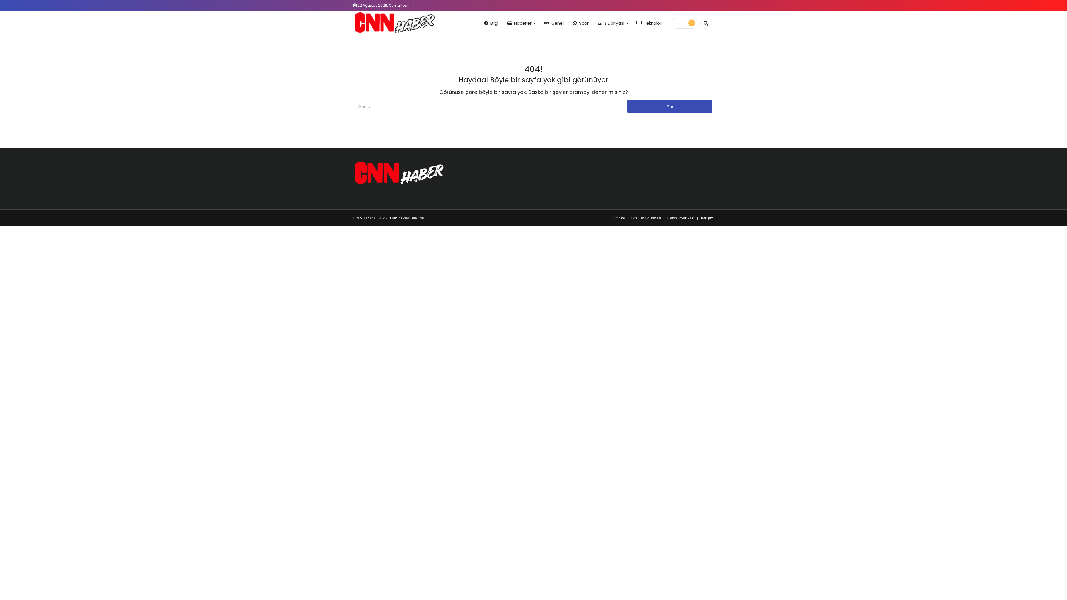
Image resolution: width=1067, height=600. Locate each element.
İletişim (707, 218)
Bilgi (494, 23)
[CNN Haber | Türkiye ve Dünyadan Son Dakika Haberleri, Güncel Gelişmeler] (394, 22)
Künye (619, 218)
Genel (557, 23)
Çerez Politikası (680, 218)
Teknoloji (653, 23)
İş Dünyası (613, 23)
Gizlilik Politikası (646, 218)
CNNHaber (363, 218)
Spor (584, 23)
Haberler (523, 23)
